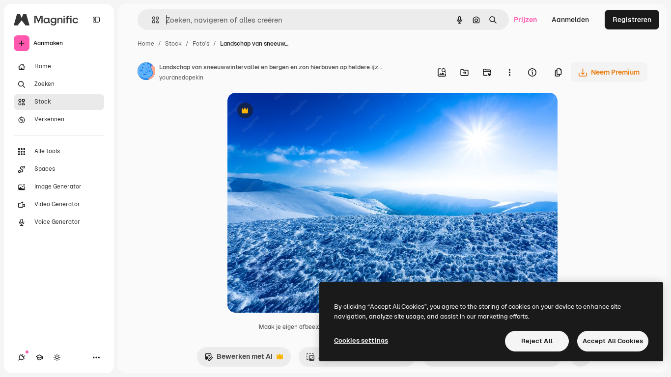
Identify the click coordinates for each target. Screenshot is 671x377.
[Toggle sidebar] (96, 19)
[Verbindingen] (21, 357)
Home (146, 44)
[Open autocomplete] (151, 20)
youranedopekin (181, 77)
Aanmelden (570, 19)
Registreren (632, 19)
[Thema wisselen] (57, 357)
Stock (173, 44)
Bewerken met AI (238, 359)
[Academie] (39, 357)
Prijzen (525, 19)
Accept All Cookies (613, 341)
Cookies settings (361, 340)
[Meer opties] (509, 72)
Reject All (537, 341)
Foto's (201, 44)
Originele (292, 111)
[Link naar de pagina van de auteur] (146, 72)
